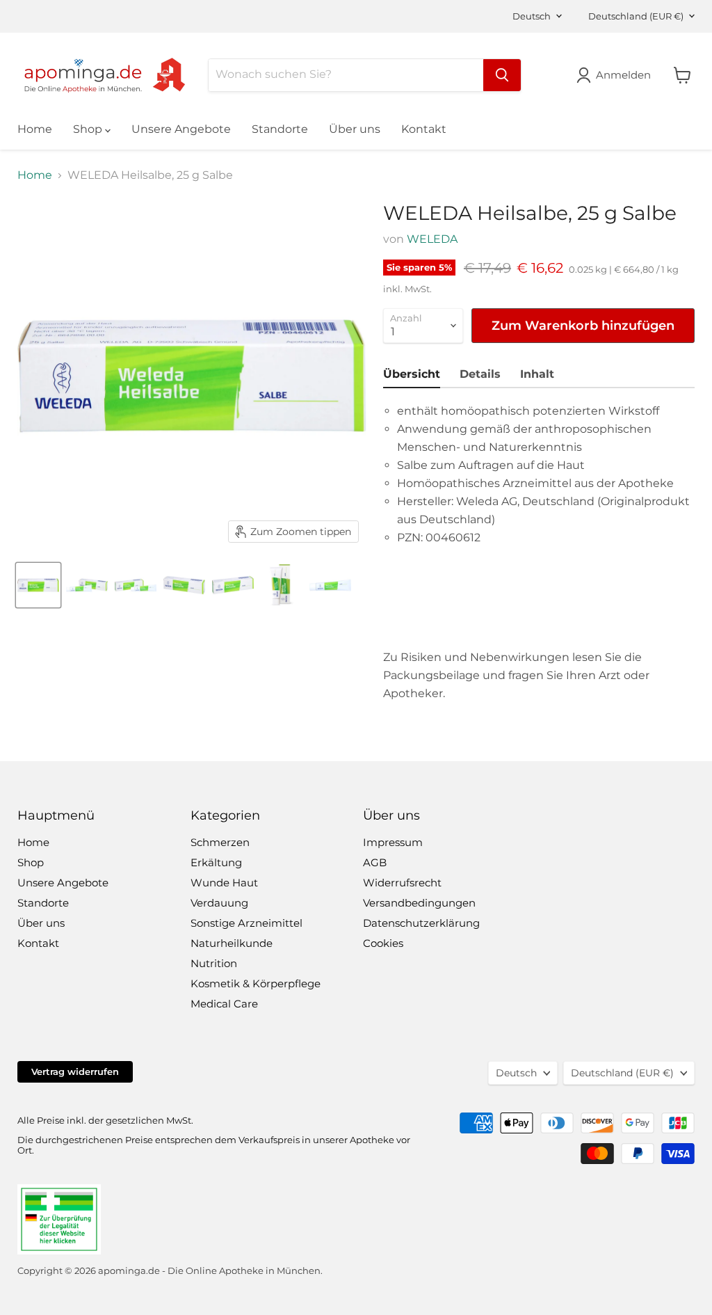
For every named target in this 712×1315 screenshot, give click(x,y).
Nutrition (214, 963)
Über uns (354, 129)
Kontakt (423, 129)
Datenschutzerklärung (421, 923)
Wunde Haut (224, 882)
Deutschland (635, 16)
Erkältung (216, 862)
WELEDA (432, 239)
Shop (89, 129)
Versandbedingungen (419, 902)
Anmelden (623, 74)
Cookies (383, 943)
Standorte (280, 129)
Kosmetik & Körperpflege (256, 983)
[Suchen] (502, 75)
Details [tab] (480, 374)
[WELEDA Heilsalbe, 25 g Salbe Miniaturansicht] (38, 585)
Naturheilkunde (232, 943)
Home (34, 129)
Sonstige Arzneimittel (246, 923)
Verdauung (219, 902)
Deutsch (531, 16)
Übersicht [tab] (411, 374)
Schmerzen (220, 842)
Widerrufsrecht (402, 882)
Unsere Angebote (181, 129)
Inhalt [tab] (537, 374)
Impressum (393, 842)
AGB (375, 862)
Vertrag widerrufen (75, 1071)
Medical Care (224, 1003)
